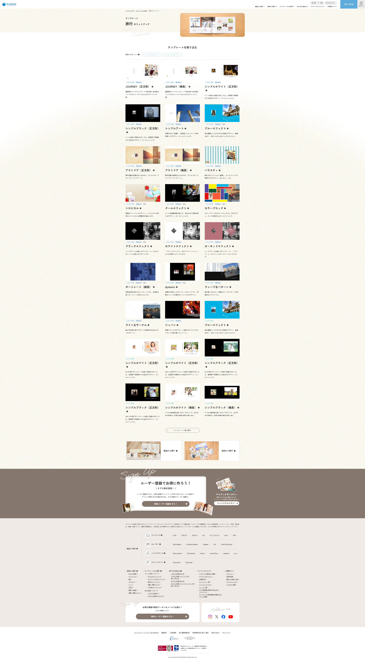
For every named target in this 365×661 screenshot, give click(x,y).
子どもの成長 (132, 574)
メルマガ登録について (162, 610)
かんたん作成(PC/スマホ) (155, 596)
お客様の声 (202, 579)
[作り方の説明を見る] (138, 54)
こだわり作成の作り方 (177, 574)
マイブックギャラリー (205, 576)
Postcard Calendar (192, 544)
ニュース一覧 (203, 587)
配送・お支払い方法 (232, 579)
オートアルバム (214, 535)
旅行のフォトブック (154, 582)
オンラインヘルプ (231, 582)
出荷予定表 (229, 576)
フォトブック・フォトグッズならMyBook (146, 632)
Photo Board (191, 553)
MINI (234, 535)
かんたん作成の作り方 (177, 581)
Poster (202, 553)
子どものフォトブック (154, 576)
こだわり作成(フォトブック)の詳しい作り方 (180, 577)
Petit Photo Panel (226, 544)
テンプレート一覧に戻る (182, 430)
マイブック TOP (129, 11)
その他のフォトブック (154, 587)
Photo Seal (189, 562)
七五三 (131, 587)
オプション (229, 574)
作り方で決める (174, 571)
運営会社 (164, 632)
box (235, 553)
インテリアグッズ (157, 553)
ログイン (361, 6)
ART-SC (194, 535)
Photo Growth (177, 553)
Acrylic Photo (214, 553)
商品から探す (131, 548)
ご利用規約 (173, 632)
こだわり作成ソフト (152, 54)
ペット (131, 585)
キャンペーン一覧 (204, 582)
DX (203, 535)
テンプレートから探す (141, 11)
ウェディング (132, 576)
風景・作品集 (132, 590)
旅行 (130, 579)
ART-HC (184, 535)
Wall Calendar (177, 544)
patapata (226, 553)
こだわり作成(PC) (153, 593)
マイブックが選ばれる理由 (207, 574)
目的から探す (131, 571)
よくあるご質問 (231, 585)
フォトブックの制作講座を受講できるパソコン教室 (210, 596)
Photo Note (176, 562)
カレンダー (155, 544)
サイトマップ (226, 632)
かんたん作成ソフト (173, 54)
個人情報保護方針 (184, 632)
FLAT (174, 535)
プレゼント (132, 582)
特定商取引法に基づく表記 (201, 632)
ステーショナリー (157, 562)
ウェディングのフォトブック (156, 579)
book (226, 535)
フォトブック (155, 535)
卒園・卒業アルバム (134, 593)
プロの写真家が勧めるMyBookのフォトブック (208, 591)
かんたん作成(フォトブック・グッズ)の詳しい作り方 (182, 585)
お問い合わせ (215, 632)
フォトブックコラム (205, 585)
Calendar (205, 544)
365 (215, 544)
